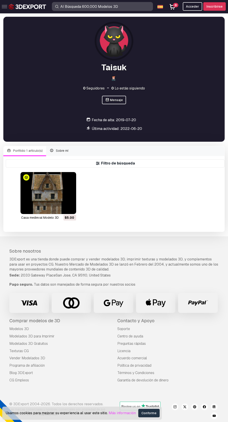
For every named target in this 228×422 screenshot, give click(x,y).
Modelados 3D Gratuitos (28, 343)
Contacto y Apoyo (136, 321)
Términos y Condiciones (135, 372)
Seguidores (94, 88)
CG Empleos (19, 380)
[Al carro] (61, 208)
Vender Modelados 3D (27, 358)
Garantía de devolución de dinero (143, 380)
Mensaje (116, 100)
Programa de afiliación (27, 365)
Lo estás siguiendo (128, 88)
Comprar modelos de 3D (34, 321)
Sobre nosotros (25, 251)
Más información (122, 413)
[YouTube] (214, 416)
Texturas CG (19, 351)
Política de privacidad (134, 365)
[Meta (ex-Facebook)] (204, 407)
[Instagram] (175, 407)
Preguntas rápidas (131, 343)
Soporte (123, 328)
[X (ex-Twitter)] (184, 407)
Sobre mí (61, 151)
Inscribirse (214, 6)
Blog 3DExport (21, 372)
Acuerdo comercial (132, 358)
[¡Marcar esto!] (70, 208)
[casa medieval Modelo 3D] (48, 193)
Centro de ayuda (130, 336)
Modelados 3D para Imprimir (32, 336)
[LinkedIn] (214, 407)
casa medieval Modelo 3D (40, 218)
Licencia (123, 351)
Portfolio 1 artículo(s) (27, 151)
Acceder (192, 6)
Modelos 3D (19, 328)
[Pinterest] (194, 407)
